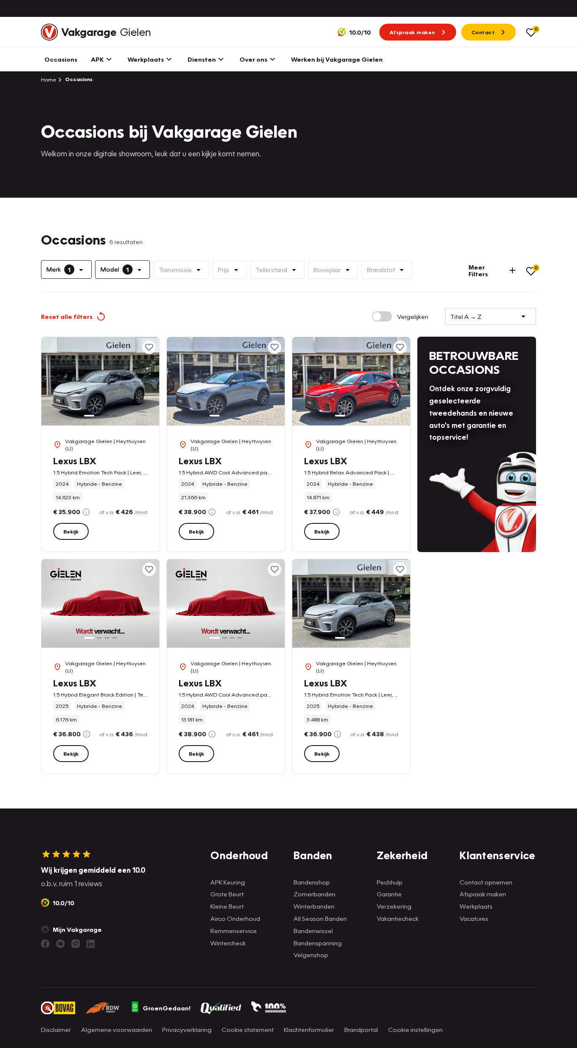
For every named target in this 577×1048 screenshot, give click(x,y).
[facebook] (45, 943)
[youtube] (60, 943)
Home (48, 79)
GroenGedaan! (167, 1008)
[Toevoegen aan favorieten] (149, 347)
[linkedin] (91, 943)
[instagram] (75, 943)
